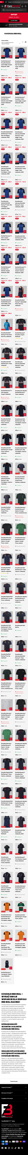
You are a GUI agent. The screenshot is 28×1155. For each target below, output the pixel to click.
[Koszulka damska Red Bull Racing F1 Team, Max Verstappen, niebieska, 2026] (7, 123)
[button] (25, 6)
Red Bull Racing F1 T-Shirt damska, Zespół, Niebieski (6, 392)
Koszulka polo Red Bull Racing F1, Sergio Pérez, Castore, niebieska (6, 450)
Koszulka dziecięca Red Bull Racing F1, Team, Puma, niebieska (20, 888)
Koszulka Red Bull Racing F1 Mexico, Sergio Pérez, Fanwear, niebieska (20, 479)
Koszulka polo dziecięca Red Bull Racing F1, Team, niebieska (20, 364)
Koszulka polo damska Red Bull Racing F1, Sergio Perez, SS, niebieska (21, 599)
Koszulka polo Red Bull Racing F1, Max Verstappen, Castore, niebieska (20, 421)
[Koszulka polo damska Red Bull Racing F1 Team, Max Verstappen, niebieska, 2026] (7, 193)
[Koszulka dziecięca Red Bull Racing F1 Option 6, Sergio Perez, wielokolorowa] (21, 499)
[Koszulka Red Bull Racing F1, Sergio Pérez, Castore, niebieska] (7, 411)
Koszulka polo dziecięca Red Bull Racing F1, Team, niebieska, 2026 (20, 204)
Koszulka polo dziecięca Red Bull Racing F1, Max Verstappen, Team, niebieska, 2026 (6, 170)
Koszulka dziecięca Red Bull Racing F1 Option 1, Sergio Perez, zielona (20, 540)
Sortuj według (4, 40)
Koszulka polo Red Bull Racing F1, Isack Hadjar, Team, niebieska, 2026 (20, 169)
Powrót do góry (14, 1081)
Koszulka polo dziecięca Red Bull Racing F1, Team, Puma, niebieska (6, 859)
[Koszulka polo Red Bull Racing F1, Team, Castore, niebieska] (21, 559)
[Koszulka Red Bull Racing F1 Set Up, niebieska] (7, 646)
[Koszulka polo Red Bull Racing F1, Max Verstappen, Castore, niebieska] (21, 411)
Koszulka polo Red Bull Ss (20, 626)
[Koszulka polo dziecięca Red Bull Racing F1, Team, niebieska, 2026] (21, 193)
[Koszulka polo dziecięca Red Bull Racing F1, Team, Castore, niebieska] (21, 646)
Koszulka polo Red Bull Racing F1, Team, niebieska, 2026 (20, 237)
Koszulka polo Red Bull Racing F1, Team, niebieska (6, 363)
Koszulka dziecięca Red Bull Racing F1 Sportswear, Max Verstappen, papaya (6, 917)
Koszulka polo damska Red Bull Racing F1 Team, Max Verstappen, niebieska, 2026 (6, 204)
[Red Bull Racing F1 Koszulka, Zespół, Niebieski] (21, 325)
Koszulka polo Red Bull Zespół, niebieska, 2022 (20, 831)
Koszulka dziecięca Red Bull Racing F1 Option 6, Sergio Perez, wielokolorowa (21, 510)
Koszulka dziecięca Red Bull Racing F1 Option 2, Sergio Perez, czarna (6, 540)
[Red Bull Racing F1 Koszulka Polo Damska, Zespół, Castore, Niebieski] (21, 764)
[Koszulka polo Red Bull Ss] (21, 617)
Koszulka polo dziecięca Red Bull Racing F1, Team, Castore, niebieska (20, 656)
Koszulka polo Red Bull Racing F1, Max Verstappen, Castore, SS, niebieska (6, 628)
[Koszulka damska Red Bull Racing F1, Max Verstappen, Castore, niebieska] (21, 439)
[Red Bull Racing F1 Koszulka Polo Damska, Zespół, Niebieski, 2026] (7, 259)
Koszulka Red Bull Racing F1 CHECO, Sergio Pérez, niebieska (5, 509)
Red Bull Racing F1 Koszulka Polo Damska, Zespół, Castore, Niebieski (20, 775)
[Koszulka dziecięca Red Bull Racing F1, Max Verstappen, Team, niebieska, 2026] (21, 53)
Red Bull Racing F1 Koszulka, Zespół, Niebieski (20, 334)
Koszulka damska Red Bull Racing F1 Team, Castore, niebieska (7, 774)
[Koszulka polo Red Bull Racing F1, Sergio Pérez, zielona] (21, 907)
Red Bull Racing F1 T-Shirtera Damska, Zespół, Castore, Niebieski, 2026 (20, 269)
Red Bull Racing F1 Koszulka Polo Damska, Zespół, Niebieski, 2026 (6, 269)
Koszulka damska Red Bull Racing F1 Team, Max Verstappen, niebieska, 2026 (7, 134)
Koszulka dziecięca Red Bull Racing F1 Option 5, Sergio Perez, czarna (20, 685)
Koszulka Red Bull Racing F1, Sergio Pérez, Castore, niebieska (5, 421)
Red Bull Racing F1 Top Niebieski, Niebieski (6, 831)
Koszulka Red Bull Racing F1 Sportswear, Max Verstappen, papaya (6, 946)
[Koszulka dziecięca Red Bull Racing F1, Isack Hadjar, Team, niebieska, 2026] (7, 292)
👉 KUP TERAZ (14, 20)
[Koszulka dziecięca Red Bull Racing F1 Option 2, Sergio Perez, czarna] (7, 529)
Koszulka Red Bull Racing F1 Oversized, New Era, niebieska (6, 334)
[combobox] (14, 9)
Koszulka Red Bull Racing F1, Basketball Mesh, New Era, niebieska (20, 302)
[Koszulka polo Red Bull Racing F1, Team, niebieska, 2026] (21, 228)
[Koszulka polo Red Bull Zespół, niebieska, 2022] (21, 822)
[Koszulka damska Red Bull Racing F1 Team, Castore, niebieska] (7, 764)
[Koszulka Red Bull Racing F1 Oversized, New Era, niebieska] (7, 324)
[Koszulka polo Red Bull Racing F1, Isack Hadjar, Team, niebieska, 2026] (21, 158)
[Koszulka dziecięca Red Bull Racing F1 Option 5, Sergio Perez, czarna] (21, 675)
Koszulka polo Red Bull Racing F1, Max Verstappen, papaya (20, 945)
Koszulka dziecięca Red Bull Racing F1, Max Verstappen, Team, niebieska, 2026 (20, 64)
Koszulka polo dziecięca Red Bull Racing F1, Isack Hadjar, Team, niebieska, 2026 (20, 135)
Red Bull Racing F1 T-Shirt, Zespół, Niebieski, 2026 (6, 237)
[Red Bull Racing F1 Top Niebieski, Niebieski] (7, 822)
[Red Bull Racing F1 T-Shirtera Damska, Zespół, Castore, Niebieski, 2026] (21, 259)
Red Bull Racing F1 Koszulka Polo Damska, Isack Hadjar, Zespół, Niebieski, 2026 (7, 100)
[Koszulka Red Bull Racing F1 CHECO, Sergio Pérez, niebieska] (7, 499)
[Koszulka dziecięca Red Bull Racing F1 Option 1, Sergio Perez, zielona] (21, 529)
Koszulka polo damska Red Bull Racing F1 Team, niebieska (21, 392)
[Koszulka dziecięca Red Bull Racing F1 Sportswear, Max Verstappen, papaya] (7, 906)
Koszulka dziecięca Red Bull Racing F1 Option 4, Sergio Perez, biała (6, 716)
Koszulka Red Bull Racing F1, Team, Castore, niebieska (6, 569)
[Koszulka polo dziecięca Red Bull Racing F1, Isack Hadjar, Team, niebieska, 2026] (21, 123)
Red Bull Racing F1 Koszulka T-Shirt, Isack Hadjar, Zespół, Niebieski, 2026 (20, 99)
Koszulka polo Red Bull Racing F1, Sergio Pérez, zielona (21, 916)
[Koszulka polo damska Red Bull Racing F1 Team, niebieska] (21, 382)
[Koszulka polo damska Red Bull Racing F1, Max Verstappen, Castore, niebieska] (7, 468)
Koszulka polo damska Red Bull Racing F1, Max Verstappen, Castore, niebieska (6, 480)
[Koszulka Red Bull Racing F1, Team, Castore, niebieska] (7, 559)
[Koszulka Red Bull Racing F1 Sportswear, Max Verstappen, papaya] (7, 935)
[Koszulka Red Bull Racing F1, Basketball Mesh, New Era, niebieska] (21, 292)
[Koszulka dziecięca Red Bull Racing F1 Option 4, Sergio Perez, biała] (7, 705)
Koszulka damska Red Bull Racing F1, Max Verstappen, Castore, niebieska (21, 450)
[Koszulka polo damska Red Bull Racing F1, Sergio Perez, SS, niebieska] (21, 588)
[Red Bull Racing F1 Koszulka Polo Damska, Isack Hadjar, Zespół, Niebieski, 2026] (7, 89)
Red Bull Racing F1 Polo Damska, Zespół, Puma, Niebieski (21, 858)
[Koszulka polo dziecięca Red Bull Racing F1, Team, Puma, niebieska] (7, 849)
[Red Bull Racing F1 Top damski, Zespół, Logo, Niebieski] (7, 964)
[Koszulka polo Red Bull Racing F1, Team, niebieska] (7, 353)
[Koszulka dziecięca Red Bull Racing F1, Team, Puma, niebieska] (21, 878)
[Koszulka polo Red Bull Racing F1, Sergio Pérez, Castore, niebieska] (7, 439)
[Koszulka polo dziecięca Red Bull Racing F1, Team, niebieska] (21, 353)
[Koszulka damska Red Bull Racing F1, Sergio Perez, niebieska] (7, 588)
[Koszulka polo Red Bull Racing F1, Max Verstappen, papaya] (21, 935)
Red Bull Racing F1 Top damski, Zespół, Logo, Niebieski (6, 974)
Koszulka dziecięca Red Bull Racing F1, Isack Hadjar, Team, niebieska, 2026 (6, 302)
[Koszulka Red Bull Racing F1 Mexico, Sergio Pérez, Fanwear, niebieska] (21, 468)
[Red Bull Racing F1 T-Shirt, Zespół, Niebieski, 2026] (7, 228)
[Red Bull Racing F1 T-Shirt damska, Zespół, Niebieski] (7, 382)
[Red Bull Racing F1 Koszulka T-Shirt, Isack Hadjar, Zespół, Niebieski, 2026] (21, 89)
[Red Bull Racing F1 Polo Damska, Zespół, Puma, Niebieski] (21, 849)
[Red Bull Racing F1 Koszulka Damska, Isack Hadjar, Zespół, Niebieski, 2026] (7, 53)
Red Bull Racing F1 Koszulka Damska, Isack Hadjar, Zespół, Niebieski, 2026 (6, 63)
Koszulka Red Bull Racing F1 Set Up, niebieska (5, 655)
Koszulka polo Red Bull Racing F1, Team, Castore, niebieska (20, 569)
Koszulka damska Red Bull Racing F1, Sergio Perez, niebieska (7, 598)
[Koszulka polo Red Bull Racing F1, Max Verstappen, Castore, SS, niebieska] (7, 617)
